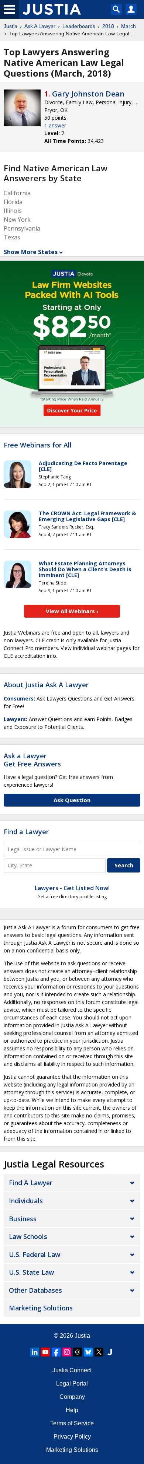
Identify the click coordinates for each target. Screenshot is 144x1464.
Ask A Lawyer (39, 26)
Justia (10, 26)
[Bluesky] (88, 1352)
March (128, 26)
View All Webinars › (72, 611)
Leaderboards (78, 26)
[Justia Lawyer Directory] (109, 1352)
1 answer (55, 125)
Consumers (19, 698)
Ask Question (72, 800)
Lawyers (15, 719)
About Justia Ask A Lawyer (46, 684)
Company (72, 1397)
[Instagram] (66, 1352)
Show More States (31, 252)
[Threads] (77, 1352)
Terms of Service (72, 1423)
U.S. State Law (31, 1272)
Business (23, 1218)
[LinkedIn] (34, 1352)
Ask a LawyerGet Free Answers (32, 759)
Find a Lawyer (26, 831)
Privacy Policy (72, 1436)
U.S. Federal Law (34, 1254)
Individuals (26, 1200)
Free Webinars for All (38, 445)
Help (72, 1410)
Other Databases (35, 1290)
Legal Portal (72, 1383)
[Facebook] (56, 1352)
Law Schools (28, 1236)
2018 (108, 26)
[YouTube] (45, 1352)
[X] (99, 1352)
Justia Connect (72, 1370)
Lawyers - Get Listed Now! (72, 888)
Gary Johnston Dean (88, 94)
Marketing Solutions (41, 1307)
